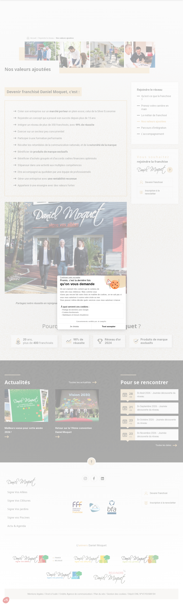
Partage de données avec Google (75, 310)
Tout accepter (108, 326)
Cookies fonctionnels (70, 312)
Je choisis (74, 326)
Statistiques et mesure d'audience (75, 315)
